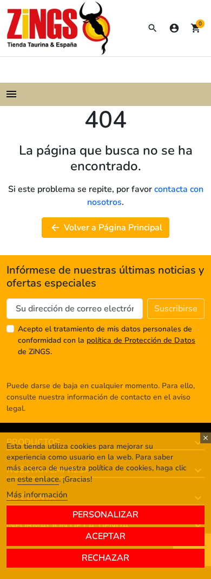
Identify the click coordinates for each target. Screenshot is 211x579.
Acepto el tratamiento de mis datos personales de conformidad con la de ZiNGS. (106, 340)
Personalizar (105, 515)
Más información (37, 494)
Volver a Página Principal (106, 228)
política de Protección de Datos (141, 340)
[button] (152, 28)
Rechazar (105, 558)
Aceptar (105, 536)
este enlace (38, 479)
